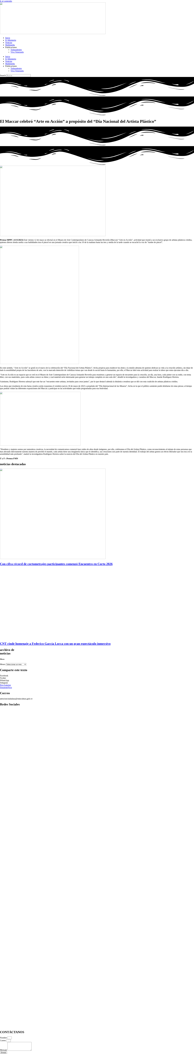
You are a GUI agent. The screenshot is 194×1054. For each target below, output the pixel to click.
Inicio (7, 38)
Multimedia (10, 45)
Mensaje (4, 1050)
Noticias (8, 42)
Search (3, 75)
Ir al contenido (6, 1)
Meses (2, 664)
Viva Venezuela (17, 52)
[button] (97, 676)
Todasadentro (16, 50)
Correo (3, 1040)
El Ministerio (10, 40)
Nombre (3, 1038)
